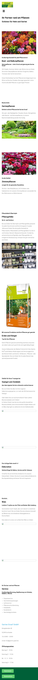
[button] (19, 11)
